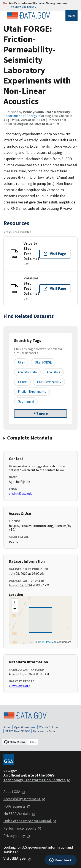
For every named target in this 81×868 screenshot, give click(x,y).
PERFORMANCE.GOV (17, 731)
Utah (21, 362)
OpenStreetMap (47, 642)
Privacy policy (14, 835)
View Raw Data (19, 686)
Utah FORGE (43, 362)
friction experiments (32, 391)
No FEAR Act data (17, 813)
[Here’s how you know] (40, 5)
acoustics (53, 372)
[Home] (28, 15)
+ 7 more (40, 413)
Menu (71, 15)
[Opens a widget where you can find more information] (60, 860)
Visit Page (58, 253)
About (7, 727)
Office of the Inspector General (27, 821)
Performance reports (20, 828)
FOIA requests (14, 806)
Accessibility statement (22, 799)
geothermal (26, 401)
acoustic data (27, 372)
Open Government (25, 727)
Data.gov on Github (44, 731)
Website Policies (48, 727)
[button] (14, 602)
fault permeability (49, 382)
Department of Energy (20, 115)
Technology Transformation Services (34, 780)
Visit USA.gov (14, 858)
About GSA (12, 791)
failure (22, 382)
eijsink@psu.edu (20, 493)
